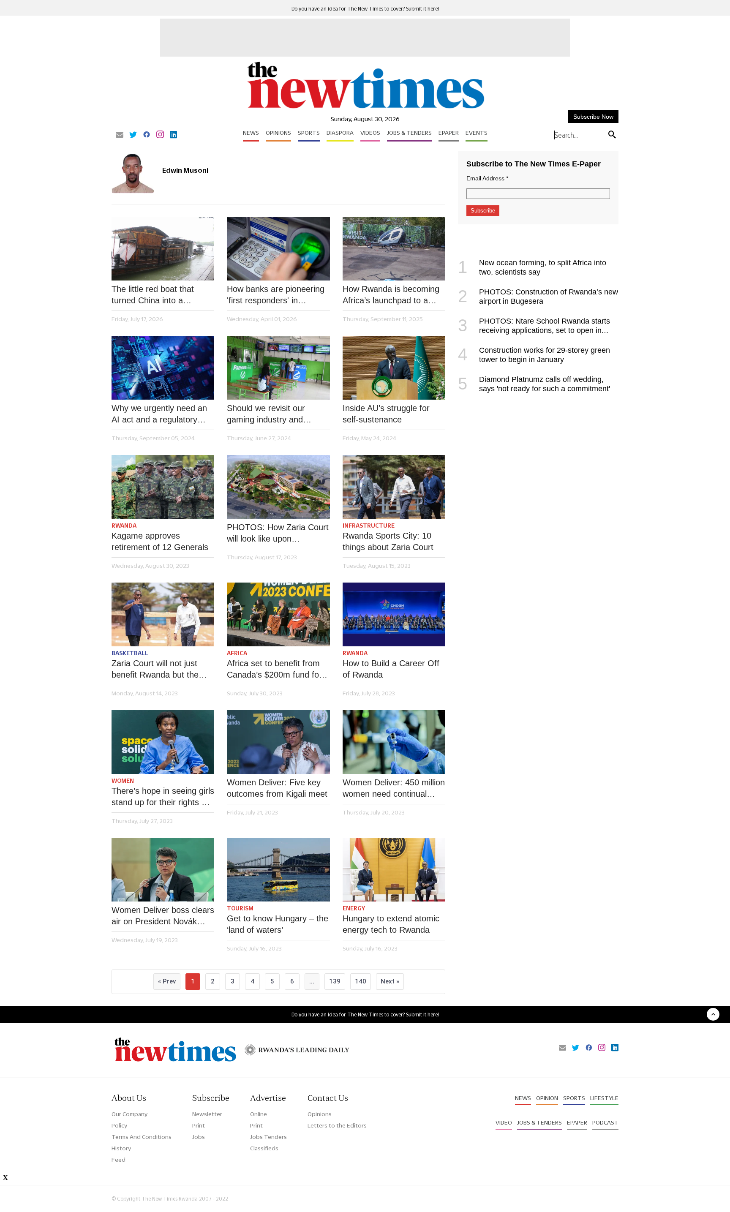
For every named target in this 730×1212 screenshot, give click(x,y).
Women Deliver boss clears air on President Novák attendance (163, 916)
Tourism (240, 908)
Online (258, 1114)
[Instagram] (160, 135)
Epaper (449, 132)
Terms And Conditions (142, 1136)
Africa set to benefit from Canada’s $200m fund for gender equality (274, 670)
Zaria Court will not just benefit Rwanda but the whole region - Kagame (155, 670)
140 (360, 981)
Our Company (129, 1114)
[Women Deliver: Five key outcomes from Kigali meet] (278, 742)
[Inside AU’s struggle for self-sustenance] (394, 368)
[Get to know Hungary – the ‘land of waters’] (278, 870)
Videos (370, 132)
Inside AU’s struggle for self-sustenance (386, 413)
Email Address (487, 178)
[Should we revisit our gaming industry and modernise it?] (278, 368)
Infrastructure (369, 525)
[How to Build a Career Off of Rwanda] (394, 614)
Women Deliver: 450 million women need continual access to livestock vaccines (394, 789)
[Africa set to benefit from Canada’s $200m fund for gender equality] (278, 614)
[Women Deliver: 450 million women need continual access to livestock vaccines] (394, 742)
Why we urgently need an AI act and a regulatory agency (159, 414)
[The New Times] (365, 108)
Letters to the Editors (337, 1125)
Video (504, 1122)
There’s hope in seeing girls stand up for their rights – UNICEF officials (163, 797)
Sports (309, 132)
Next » (390, 981)
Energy (354, 908)
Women (123, 780)
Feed (118, 1159)
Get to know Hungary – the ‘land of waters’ (277, 924)
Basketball (130, 653)
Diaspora (340, 132)
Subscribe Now (593, 116)
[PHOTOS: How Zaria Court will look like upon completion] (278, 487)
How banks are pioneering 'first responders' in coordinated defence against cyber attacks (275, 295)
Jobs (198, 1136)
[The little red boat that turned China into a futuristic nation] (163, 249)
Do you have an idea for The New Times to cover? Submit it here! (365, 8)
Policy (119, 1125)
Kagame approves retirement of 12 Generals (160, 541)
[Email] (119, 135)
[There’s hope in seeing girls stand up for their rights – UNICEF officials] (163, 742)
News (251, 132)
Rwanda (124, 525)
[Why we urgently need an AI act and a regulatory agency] (163, 368)
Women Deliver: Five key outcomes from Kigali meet (277, 788)
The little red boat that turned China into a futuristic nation (153, 295)
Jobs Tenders (268, 1136)
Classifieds (264, 1148)
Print (198, 1125)
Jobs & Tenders (409, 132)
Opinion (547, 1098)
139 (334, 981)
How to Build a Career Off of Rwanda (391, 669)
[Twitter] (133, 135)
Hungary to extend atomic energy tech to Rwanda (391, 924)
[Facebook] (146, 135)
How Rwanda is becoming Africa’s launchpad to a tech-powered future (391, 295)
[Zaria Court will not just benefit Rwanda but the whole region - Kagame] (163, 614)
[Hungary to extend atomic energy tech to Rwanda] (394, 870)
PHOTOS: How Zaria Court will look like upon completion (278, 534)
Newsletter (207, 1114)
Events (477, 132)
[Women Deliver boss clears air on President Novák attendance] (163, 870)
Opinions (278, 132)
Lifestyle (604, 1098)
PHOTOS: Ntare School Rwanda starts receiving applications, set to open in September (534, 330)
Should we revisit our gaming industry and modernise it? (266, 414)
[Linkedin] (173, 135)
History (121, 1148)
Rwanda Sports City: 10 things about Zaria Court (388, 541)
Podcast (605, 1122)
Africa (237, 653)
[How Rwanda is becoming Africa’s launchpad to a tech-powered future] (394, 249)
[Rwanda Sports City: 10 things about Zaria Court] (394, 487)
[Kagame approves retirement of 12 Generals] (163, 487)
